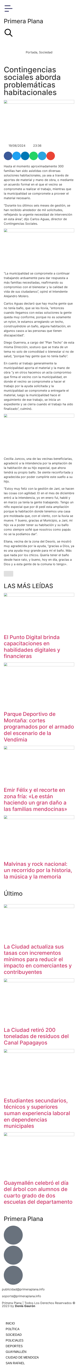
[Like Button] (8, 574)
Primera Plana (23, 21)
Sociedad (14, 1334)
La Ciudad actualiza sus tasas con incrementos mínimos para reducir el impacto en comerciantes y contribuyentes (38, 959)
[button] (8, 156)
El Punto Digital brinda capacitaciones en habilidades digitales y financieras (32, 646)
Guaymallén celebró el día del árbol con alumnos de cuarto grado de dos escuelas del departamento (38, 1192)
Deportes (14, 1346)
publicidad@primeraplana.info (23, 1289)
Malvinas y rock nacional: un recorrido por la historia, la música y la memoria (38, 870)
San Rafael (15, 1363)
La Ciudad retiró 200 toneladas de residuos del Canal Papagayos (36, 1036)
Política (13, 1329)
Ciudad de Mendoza (22, 1357)
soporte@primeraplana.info (21, 1296)
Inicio (10, 1323)
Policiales (14, 1340)
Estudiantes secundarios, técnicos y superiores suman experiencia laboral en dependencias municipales (37, 1113)
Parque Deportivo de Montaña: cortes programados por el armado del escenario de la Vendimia (39, 727)
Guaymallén (16, 1351)
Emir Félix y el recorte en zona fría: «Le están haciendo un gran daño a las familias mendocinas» (35, 799)
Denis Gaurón (25, 1306)
